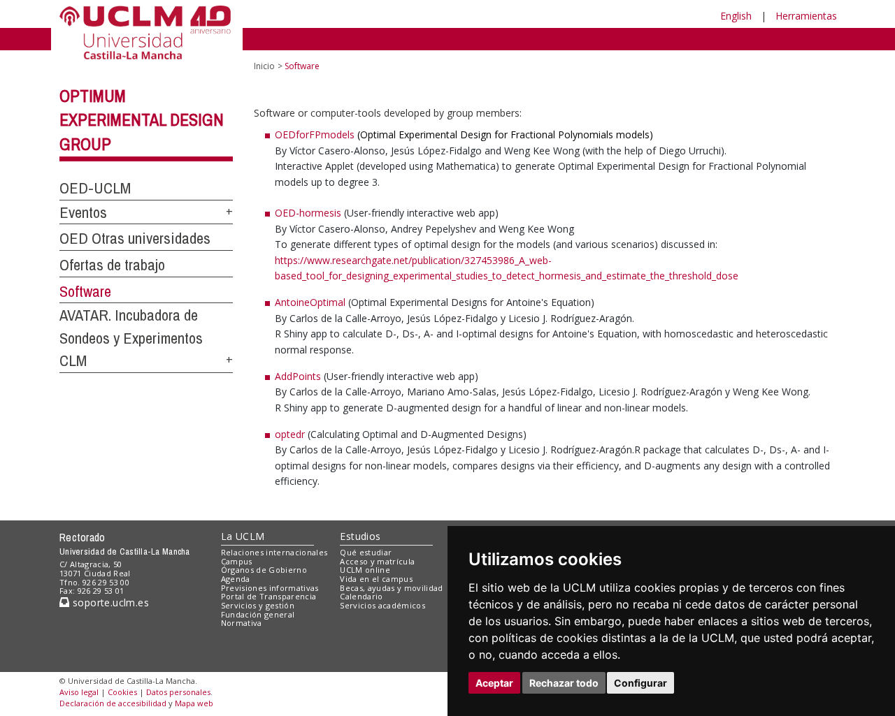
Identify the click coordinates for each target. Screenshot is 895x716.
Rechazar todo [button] (564, 683)
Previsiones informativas (270, 588)
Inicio (264, 66)
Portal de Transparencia (269, 596)
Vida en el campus (376, 578)
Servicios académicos (382, 605)
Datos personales (178, 692)
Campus (236, 561)
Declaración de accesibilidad (112, 703)
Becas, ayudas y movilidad (391, 588)
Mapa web (194, 703)
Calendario (361, 596)
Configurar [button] (640, 683)
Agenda (235, 578)
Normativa (241, 623)
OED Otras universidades (134, 238)
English (736, 15)
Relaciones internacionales (274, 552)
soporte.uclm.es (109, 602)
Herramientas (806, 15)
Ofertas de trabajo (112, 264)
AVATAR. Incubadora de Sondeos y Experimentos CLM (131, 338)
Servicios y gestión (257, 605)
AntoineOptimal (311, 302)
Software (85, 291)
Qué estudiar (366, 552)
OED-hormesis (308, 212)
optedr (290, 434)
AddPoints (298, 376)
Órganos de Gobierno (264, 569)
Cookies (122, 692)
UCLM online (365, 569)
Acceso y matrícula (377, 561)
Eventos (83, 212)
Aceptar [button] (494, 683)
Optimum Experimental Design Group (141, 120)
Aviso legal (79, 692)
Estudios (360, 536)
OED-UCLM (95, 187)
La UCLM (243, 536)
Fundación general (258, 614)
